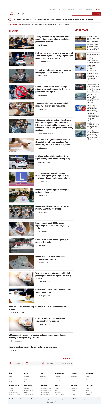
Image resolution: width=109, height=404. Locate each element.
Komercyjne (58, 380)
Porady (88, 394)
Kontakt (11, 399)
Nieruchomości (59, 373)
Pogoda (73, 394)
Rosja (10, 376)
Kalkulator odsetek (44, 392)
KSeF (25, 380)
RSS (99, 399)
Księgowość (58, 392)
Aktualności (27, 376)
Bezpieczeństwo (14, 385)
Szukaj (98, 14)
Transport (74, 373)
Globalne (11, 390)
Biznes (26, 373)
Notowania (89, 373)
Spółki (87, 378)
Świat (10, 373)
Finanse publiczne (28, 390)
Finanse (26, 382)
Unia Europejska (13, 382)
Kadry (56, 390)
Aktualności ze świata (14, 394)
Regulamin (63, 399)
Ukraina (11, 378)
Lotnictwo (73, 382)
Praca (41, 373)
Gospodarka (28, 385)
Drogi (72, 378)
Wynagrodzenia (44, 378)
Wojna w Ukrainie (50, 24)
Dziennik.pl (74, 385)
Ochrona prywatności (47, 399)
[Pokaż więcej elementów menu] (100, 19)
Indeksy (88, 376)
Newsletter (80, 9)
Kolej (72, 380)
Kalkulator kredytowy (45, 394)
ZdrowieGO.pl (71, 9)
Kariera (41, 380)
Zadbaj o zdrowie (63, 24)
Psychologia (89, 392)
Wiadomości (74, 388)
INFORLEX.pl (61, 9)
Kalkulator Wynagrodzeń (46, 390)
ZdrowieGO (89, 385)
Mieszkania (58, 378)
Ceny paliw (38, 24)
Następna (66, 358)
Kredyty (26, 392)
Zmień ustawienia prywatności (82, 399)
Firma (25, 378)
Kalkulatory (43, 385)
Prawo (57, 388)
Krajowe (11, 388)
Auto (72, 392)
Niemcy (11, 380)
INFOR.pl (44, 9)
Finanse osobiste (27, 24)
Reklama (32, 399)
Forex (87, 380)
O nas (21, 399)
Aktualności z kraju (13, 392)
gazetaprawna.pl (89, 9)
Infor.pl (57, 385)
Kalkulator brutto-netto (45, 388)
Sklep (99, 9)
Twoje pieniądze (28, 394)
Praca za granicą (44, 382)
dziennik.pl (52, 9)
